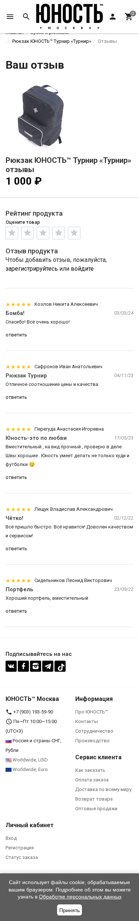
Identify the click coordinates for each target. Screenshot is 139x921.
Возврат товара (94, 799)
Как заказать (90, 770)
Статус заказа (22, 857)
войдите (82, 268)
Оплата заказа (92, 780)
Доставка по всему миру (103, 789)
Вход (11, 838)
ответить (16, 335)
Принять (69, 910)
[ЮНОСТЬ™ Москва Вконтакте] (11, 666)
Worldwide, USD (29, 760)
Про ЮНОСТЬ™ (91, 712)
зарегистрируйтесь (32, 268)
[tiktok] (60, 666)
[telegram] (47, 666)
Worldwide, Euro (29, 769)
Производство (92, 740)
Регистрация (20, 847)
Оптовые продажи (96, 808)
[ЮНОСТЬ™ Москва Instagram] (35, 666)
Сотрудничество (94, 731)
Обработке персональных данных (80, 897)
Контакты (86, 721)
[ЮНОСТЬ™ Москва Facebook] (23, 666)
